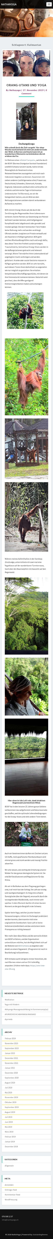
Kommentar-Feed (12, 1194)
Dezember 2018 (11, 1146)
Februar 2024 (10, 1038)
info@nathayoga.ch (10, 1220)
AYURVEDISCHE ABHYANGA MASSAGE (20, 1014)
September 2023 (12, 1048)
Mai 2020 (8, 1092)
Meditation (9, 999)
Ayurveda (8, 1019)
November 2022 (11, 1063)
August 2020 (10, 1082)
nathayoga (15, 90)
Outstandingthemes (40, 1234)
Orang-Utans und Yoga (26, 85)
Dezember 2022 (11, 1058)
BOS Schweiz (23, 946)
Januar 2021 (10, 1068)
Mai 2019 (8, 1127)
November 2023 (11, 1043)
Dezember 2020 (11, 1073)
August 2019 (10, 1112)
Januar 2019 (10, 1141)
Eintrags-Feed (11, 1190)
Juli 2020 (8, 1087)
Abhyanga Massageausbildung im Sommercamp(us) (26, 1009)
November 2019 (11, 1097)
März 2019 (9, 1131)
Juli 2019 (8, 1117)
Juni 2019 (9, 1122)
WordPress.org (11, 1199)
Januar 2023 (10, 1053)
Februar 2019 (10, 1136)
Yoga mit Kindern (12, 1004)
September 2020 (12, 1077)
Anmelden (9, 1185)
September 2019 (12, 1107)
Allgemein (9, 1165)
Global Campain (27, 160)
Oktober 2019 (10, 1102)
